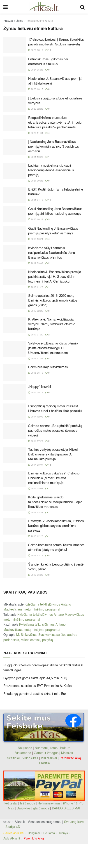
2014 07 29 (36, 441)
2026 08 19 (36, 50)
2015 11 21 (36, 358)
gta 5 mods (41, 808)
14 (49, 464)
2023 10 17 (36, 89)
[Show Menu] (5, 7)
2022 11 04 (36, 132)
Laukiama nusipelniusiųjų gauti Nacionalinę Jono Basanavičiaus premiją (51, 170)
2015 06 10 (36, 372)
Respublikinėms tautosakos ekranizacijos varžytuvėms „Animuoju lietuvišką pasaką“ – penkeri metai (54, 122)
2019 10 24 (36, 238)
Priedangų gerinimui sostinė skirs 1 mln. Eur (34, 693)
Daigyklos (23, 808)
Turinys (63, 833)
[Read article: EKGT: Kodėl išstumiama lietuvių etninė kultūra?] (14, 195)
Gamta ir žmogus (46, 752)
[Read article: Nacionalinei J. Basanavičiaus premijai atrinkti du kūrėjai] (14, 84)
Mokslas (67, 752)
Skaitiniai (13, 758)
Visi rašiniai (49, 758)
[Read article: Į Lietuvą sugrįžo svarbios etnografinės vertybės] (14, 104)
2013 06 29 (36, 574)
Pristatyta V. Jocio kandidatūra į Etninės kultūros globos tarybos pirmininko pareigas (56, 525)
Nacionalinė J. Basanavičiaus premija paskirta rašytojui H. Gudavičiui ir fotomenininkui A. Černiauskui (54, 276)
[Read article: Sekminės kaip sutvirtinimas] (14, 372)
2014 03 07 (36, 464)
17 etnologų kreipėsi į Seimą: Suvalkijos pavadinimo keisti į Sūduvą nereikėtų (56, 41)
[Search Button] (82, 7)
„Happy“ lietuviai (39, 386)
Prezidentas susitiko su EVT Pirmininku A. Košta (37, 685)
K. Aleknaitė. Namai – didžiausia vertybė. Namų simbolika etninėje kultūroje (51, 324)
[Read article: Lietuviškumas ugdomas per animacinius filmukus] (14, 65)
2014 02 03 (36, 488)
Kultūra (65, 747)
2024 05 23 (36, 69)
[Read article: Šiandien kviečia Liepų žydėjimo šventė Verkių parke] (14, 570)
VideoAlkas (30, 758)
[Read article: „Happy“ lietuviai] (14, 392)
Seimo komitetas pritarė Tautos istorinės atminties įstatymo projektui (56, 547)
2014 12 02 (36, 416)
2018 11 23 (36, 287)
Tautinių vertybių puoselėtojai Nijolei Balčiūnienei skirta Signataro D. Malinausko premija (53, 454)
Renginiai (34, 833)
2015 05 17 (36, 392)
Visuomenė (23, 752)
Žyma (19, 20)
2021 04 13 (36, 199)
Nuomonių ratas (46, 747)
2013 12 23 (36, 536)
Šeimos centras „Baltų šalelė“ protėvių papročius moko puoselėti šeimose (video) (55, 430)
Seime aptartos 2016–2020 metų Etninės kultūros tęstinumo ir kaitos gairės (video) (52, 300)
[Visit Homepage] (43, 6)
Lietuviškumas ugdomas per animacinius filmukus (48, 61)
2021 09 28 (36, 180)
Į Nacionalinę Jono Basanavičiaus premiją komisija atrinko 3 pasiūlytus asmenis (53, 146)
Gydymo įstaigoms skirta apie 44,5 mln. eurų (35, 678)
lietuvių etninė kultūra (40, 20)
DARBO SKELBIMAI (66, 808)
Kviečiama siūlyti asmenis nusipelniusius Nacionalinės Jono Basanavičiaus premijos (51, 252)
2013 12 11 (36, 555)
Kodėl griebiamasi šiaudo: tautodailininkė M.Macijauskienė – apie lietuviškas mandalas (55, 502)
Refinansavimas (49, 803)
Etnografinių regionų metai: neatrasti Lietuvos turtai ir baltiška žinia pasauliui (55, 408)
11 (49, 199)
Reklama (49, 833)
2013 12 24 (36, 512)
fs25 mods (27, 803)
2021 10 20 (36, 156)
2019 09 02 (36, 263)
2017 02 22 (36, 310)
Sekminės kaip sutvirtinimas (48, 366)
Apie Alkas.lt (11, 838)
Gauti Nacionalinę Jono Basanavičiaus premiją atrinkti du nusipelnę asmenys (55, 211)
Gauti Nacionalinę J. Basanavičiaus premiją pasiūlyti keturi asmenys (53, 230)
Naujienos (25, 747)
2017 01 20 (36, 334)
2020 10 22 (36, 219)
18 (49, 50)
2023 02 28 (36, 108)
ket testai (11, 803)
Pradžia (8, 20)
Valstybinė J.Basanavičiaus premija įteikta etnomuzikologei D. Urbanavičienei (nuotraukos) (53, 348)
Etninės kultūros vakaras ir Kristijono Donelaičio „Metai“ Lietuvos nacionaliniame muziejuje (53, 478)
